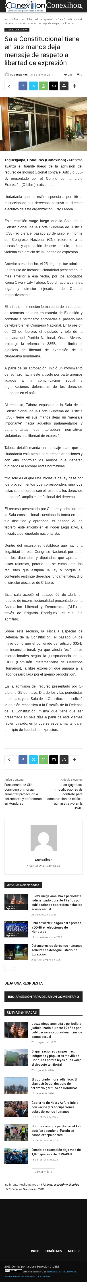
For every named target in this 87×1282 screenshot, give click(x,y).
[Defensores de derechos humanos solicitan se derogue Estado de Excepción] (16, 952)
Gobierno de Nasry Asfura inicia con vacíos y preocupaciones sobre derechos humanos (54, 1107)
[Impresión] (64, 86)
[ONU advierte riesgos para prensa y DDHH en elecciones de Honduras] (16, 929)
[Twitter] (33, 86)
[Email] (53, 86)
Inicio (7, 19)
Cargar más (42, 1172)
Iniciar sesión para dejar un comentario (43, 997)
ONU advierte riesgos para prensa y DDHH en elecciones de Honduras (56, 927)
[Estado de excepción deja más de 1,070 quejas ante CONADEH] (16, 1156)
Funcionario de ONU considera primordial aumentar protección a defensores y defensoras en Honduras (23, 794)
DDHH (9, 958)
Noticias (19, 19)
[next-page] (14, 968)
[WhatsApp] (43, 86)
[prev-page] (7, 968)
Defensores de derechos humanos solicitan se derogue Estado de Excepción (57, 950)
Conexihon (21, 74)
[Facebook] (23, 86)
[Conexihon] (7, 74)
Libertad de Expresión (41, 19)
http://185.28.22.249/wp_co (43, 865)
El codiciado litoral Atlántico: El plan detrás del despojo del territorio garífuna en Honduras (54, 1084)
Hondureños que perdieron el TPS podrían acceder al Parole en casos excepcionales (56, 1130)
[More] (74, 86)
